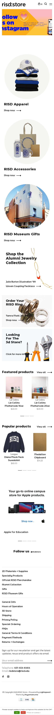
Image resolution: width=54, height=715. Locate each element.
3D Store (6, 611)
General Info (9, 602)
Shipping (6, 615)
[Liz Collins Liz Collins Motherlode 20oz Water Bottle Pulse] (40, 388)
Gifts (4, 589)
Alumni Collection (11, 584)
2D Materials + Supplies (15, 571)
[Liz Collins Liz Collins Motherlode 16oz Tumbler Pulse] (14, 388)
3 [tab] (30, 470)
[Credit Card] (33, 700)
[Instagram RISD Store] (8, 677)
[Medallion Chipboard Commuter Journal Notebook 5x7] (40, 442)
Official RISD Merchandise (16, 580)
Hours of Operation (12, 606)
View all (41, 372)
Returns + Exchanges (13, 642)
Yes (16, 713)
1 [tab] (20, 470)
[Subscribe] (49, 660)
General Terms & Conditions (17, 633)
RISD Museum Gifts (12, 593)
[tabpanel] (14, 395)
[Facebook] (3, 677)
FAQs (5, 628)
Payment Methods (12, 637)
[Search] (45, 4)
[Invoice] (21, 700)
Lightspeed (45, 692)
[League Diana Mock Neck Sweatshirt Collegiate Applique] (14, 442)
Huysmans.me (31, 695)
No (23, 713)
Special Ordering (11, 624)
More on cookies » (34, 713)
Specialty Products (12, 575)
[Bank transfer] (27, 700)
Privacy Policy (9, 620)
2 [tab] (25, 470)
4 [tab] (34, 470)
